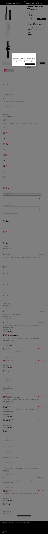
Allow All (33, 64)
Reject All (27, 64)
